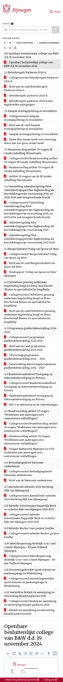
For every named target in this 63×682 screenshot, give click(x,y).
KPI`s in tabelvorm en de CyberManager (33, 404)
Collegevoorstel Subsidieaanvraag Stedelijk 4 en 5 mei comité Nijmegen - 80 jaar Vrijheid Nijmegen (29, 559)
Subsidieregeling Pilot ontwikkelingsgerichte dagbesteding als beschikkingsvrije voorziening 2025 (29, 226)
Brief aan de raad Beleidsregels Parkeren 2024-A (26, 88)
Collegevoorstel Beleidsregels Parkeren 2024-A (31, 79)
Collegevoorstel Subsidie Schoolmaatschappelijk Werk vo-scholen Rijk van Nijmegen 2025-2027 (29, 518)
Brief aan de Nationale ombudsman (30, 480)
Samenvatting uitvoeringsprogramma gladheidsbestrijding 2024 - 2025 (30, 366)
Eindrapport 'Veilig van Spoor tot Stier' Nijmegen (30, 274)
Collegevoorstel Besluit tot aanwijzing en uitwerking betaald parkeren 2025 (30, 603)
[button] (55, 29)
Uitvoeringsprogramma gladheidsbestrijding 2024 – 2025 (24, 357)
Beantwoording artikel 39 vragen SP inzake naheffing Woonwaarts (29, 169)
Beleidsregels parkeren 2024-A (28, 95)
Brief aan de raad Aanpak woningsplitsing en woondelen (23, 127)
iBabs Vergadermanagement (21, 679)
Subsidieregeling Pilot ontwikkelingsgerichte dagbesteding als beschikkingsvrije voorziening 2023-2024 (29, 239)
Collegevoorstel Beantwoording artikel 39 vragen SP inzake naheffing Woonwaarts (30, 160)
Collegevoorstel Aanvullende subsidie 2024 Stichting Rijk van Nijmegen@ (30, 497)
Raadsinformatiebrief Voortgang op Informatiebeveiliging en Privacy (28, 397)
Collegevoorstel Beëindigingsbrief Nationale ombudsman (28, 473)
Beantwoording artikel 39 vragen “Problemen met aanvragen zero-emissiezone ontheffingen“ (27, 440)
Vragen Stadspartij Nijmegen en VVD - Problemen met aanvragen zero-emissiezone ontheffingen (30, 452)
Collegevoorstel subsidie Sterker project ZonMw (31, 535)
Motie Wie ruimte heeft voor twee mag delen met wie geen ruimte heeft (30, 141)
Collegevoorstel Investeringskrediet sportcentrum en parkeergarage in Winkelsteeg (29, 582)
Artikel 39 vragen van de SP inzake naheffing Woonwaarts (28, 178)
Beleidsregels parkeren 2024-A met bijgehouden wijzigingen (28, 102)
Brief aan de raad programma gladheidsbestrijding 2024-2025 (24, 348)
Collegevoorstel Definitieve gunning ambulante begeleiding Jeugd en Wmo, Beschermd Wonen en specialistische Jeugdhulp (29, 300)
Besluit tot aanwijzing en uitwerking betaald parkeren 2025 (29, 612)
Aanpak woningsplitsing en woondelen (33, 134)
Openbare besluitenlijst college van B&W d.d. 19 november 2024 (28, 64)
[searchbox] (26, 29)
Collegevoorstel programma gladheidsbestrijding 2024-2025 (24, 339)
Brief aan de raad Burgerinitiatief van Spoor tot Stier (29, 265)
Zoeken (6, 23)
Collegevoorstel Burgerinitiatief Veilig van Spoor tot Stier (30, 256)
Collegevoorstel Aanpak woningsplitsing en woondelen (23, 118)
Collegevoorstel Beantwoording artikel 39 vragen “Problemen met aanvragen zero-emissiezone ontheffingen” (31, 427)
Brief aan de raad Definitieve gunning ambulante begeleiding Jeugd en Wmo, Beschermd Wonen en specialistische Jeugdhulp (29, 316)
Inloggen (49, 679)
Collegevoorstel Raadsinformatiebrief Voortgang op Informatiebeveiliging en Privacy (30, 386)
